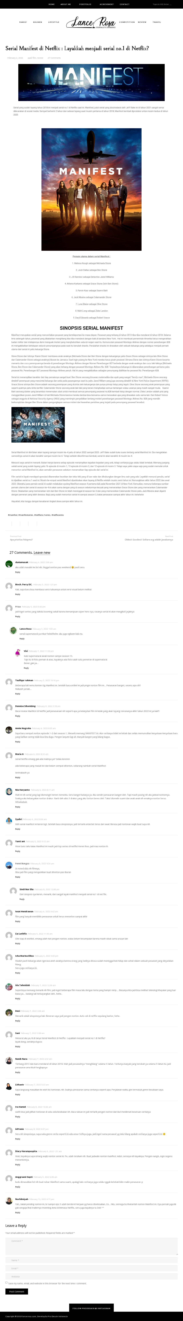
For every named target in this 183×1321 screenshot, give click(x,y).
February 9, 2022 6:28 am (45, 1177)
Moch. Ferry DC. (23, 584)
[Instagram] (22, 4)
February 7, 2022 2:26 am (33, 1011)
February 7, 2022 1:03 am (44, 629)
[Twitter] (10, 4)
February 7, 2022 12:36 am (43, 985)
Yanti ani (20, 841)
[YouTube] (18, 4)
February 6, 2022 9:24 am (42, 863)
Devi (17, 1010)
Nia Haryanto (22, 789)
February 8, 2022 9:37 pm (36, 1129)
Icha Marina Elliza (24, 955)
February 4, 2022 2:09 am (41, 562)
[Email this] (8, 524)
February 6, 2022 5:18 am (48, 706)
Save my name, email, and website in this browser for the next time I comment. (47, 1283)
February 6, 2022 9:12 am (37, 841)
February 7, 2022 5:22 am (37, 1084)
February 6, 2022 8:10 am (36, 754)
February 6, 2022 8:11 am (42, 790)
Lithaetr (19, 1084)
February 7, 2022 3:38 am (32, 1033)
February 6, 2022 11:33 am (40, 933)
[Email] (2, 4)
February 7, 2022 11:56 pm (41, 651)
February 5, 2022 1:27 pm (45, 584)
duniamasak (21, 562)
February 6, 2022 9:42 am (46, 911)
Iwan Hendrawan (24, 911)
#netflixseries (58, 515)
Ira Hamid (20, 1106)
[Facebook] (6, 4)
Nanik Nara (21, 1058)
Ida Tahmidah (22, 985)
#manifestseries (25, 515)
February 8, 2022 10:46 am (39, 1107)
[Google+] (14, 4)
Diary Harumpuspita (26, 1151)
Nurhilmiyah (21, 1199)
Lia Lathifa (21, 933)
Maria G (19, 754)
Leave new (42, 552)
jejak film (32, 58)
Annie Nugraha (23, 728)
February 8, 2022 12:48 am (47, 889)
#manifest (12, 515)
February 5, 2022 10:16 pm (46, 680)
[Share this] (16, 524)
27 (54, 58)
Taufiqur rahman (24, 680)
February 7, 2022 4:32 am (40, 1059)
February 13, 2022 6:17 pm (41, 1199)
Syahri (18, 819)
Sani (17, 1033)
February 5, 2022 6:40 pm (33, 606)
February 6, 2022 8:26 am (35, 819)
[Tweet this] (24, 524)
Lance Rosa (25, 628)
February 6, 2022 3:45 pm (46, 956)
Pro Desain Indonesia (58, 1316)
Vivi (26, 650)
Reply (17, 572)
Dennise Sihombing (25, 706)
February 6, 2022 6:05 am (44, 728)
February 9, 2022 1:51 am (50, 1151)
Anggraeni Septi (24, 1176)
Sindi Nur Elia (26, 889)
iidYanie (19, 1129)
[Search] (180, 4)
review (40, 58)
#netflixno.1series (42, 515)
